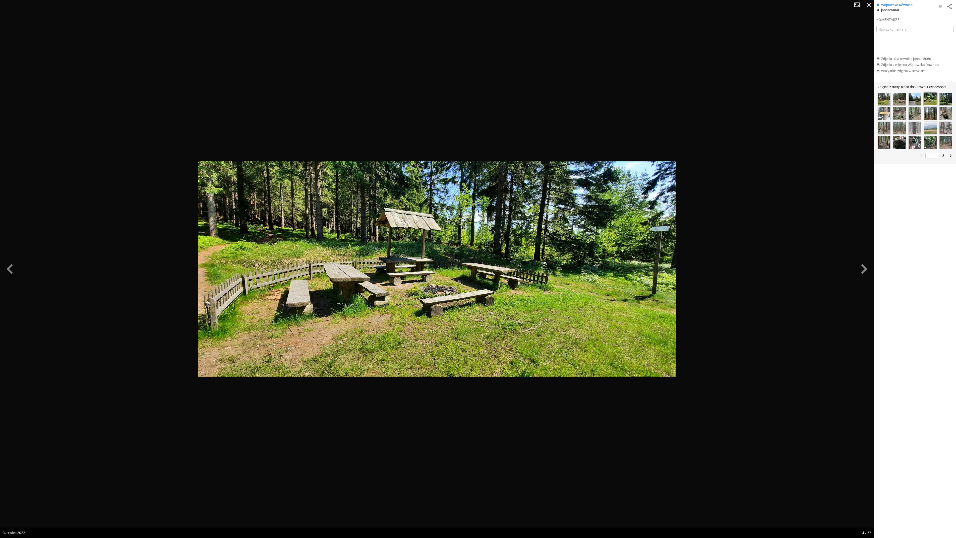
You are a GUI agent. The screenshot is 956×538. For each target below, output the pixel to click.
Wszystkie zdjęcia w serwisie (903, 71)
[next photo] (864, 269)
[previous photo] (10, 269)
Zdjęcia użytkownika (906, 59)
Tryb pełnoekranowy (859, 5)
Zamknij (869, 5)
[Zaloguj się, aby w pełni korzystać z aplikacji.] (940, 6)
